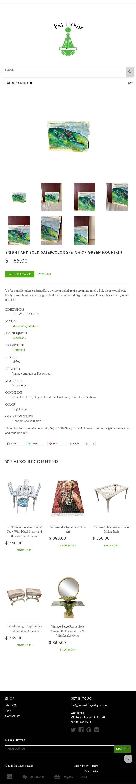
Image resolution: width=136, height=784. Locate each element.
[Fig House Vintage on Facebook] (81, 731)
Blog (8, 711)
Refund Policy (91, 771)
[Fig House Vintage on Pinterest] (89, 731)
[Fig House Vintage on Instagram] (96, 731)
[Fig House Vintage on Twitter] (73, 731)
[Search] (130, 72)
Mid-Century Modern (25, 326)
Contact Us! (12, 716)
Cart (130, 83)
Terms (95, 766)
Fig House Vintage (23, 766)
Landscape (19, 338)
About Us (11, 705)
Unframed (18, 350)
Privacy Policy (81, 766)
